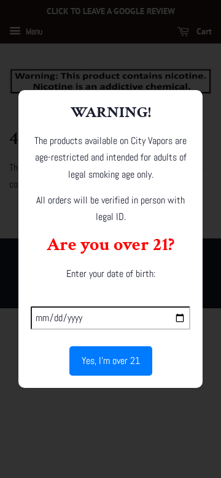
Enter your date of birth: (110, 273)
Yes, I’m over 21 (111, 360)
